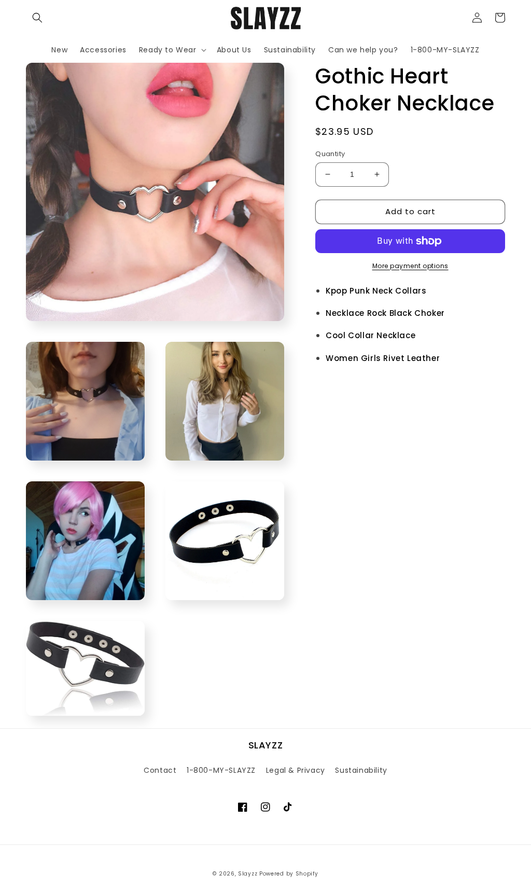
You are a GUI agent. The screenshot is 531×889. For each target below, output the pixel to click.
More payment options (410, 265)
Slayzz (247, 874)
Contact (160, 770)
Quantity (330, 154)
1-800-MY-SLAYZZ (221, 770)
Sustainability (361, 770)
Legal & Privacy (295, 770)
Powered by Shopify (288, 874)
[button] (37, 17)
